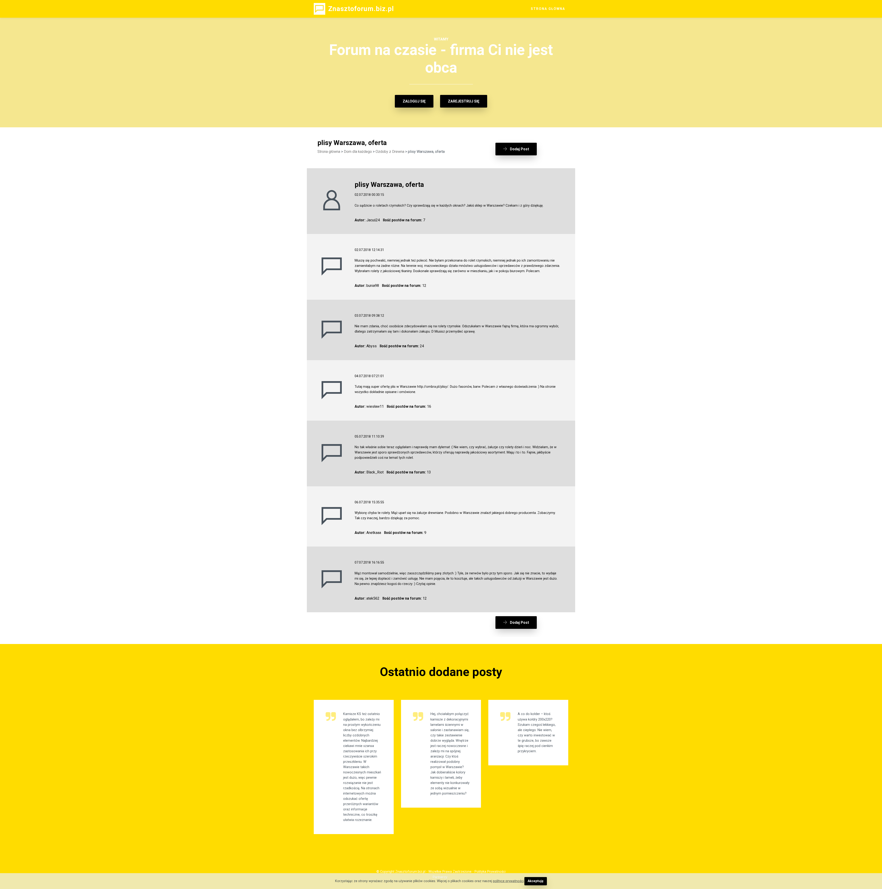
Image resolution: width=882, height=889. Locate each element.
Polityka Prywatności (490, 872)
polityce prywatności (508, 881)
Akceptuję (535, 881)
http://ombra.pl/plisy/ (432, 387)
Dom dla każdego (358, 151)
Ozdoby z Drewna (390, 151)
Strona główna (328, 151)
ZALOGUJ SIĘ (414, 101)
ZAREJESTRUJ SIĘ (463, 101)
